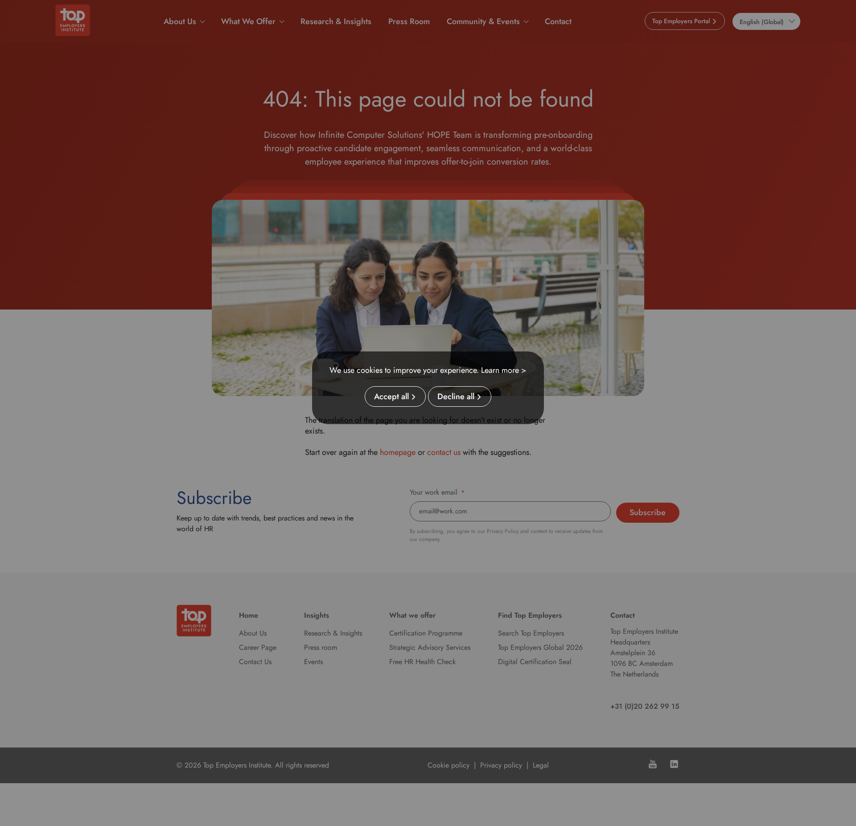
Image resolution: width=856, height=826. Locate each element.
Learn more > (504, 370)
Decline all (455, 396)
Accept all (391, 396)
